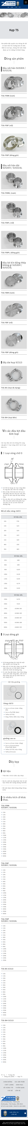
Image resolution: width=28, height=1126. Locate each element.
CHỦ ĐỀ (10, 1090)
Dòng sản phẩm (9, 1076)
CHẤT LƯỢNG (9, 1085)
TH (16, 7)
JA (8, 7)
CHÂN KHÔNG (7, 1082)
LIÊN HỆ (17, 1090)
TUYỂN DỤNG (20, 1087)
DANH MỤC (19, 1085)
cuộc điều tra (14, 1113)
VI (20, 7)
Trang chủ (11, 1075)
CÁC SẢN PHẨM (20, 1082)
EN (12, 7)
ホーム (3, 1075)
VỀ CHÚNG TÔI (8, 1087)
